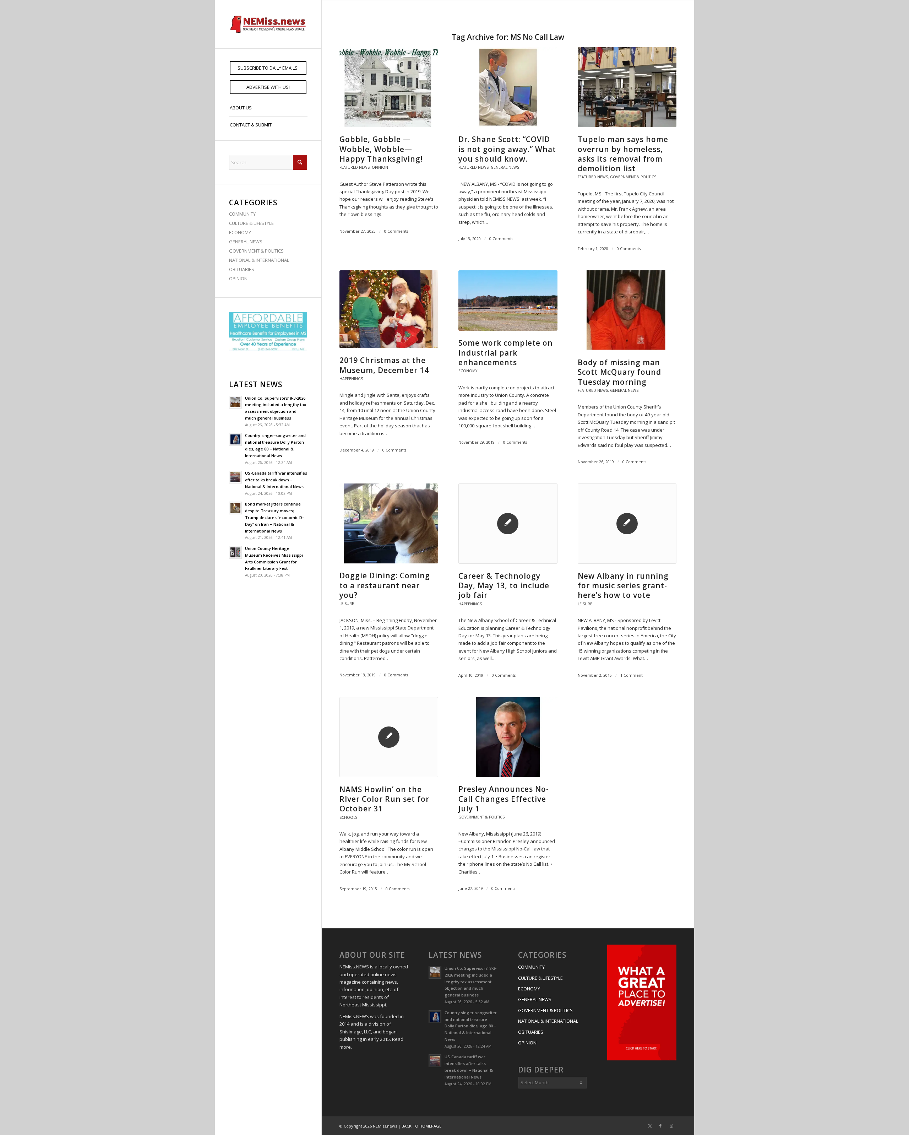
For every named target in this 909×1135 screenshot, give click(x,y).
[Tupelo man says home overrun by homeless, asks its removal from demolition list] (627, 87)
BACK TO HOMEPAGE (421, 1126)
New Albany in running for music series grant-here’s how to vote (623, 585)
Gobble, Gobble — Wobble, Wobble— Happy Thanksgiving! (381, 149)
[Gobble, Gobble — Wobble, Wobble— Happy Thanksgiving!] (388, 87)
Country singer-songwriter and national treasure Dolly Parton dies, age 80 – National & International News (471, 1026)
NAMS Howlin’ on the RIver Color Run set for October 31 (384, 799)
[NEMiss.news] (268, 24)
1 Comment (631, 675)
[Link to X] (649, 1125)
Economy (467, 370)
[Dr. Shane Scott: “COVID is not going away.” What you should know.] (507, 87)
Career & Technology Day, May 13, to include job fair (503, 585)
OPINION (238, 278)
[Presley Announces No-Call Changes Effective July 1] (507, 737)
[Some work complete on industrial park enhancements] (507, 300)
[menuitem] (268, 68)
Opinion (380, 167)
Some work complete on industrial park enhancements (505, 352)
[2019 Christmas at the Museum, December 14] (388, 309)
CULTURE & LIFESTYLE (251, 223)
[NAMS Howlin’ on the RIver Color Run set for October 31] (388, 737)
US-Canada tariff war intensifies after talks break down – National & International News (276, 479)
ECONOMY (240, 232)
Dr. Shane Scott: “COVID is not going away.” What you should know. (507, 149)
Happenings (351, 378)
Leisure (346, 603)
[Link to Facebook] (660, 1125)
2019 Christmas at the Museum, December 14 (384, 365)
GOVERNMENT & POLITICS (256, 251)
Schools (348, 817)
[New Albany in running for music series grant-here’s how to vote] (627, 523)
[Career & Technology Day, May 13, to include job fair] (507, 523)
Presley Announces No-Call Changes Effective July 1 (503, 799)
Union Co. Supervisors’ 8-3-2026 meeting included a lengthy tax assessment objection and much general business (470, 982)
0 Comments (396, 231)
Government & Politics (633, 176)
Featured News (354, 167)
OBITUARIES (241, 269)
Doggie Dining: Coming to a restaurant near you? (384, 585)
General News (505, 167)
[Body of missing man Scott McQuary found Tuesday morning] (627, 310)
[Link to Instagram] (671, 1125)
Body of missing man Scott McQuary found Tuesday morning (619, 372)
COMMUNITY (242, 214)
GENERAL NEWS (245, 241)
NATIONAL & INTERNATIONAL (259, 260)
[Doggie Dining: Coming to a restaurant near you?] (388, 523)
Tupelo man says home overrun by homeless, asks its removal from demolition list (623, 153)
